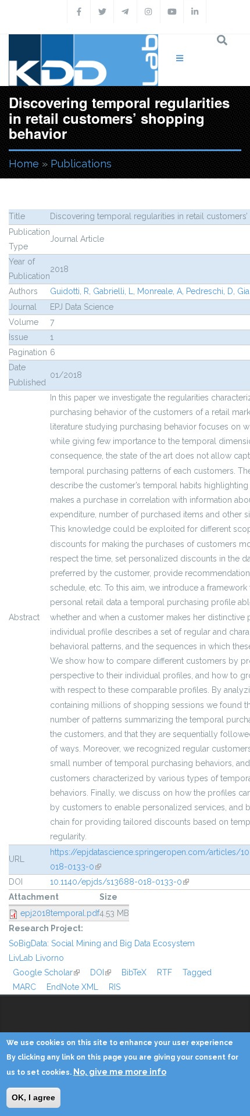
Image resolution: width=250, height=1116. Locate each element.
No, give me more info (119, 1071)
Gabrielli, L (113, 291)
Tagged (197, 972)
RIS (114, 987)
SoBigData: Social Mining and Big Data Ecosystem (102, 943)
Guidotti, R (69, 291)
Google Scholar (46, 972)
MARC (24, 987)
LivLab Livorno (36, 958)
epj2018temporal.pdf (59, 913)
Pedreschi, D (209, 291)
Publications (81, 164)
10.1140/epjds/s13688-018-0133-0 (119, 881)
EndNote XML (72, 987)
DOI (100, 972)
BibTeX (134, 972)
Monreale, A (159, 291)
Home (24, 164)
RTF (164, 972)
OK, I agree (33, 1097)
